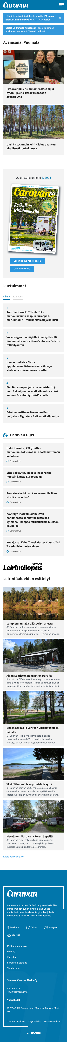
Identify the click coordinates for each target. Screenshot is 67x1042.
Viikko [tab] (6, 296)
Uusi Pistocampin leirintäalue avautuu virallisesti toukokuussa (31, 146)
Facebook (14, 927)
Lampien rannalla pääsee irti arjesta (30, 623)
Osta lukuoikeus (22, 268)
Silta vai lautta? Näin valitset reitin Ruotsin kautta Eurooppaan (29, 474)
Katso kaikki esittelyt (13, 856)
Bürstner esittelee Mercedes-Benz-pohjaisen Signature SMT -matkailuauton (33, 414)
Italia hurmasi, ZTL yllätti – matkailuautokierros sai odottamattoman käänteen (33, 452)
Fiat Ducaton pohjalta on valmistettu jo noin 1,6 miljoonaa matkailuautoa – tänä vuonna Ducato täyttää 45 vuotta (32, 391)
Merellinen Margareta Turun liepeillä (30, 836)
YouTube (16, 934)
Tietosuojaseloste (16, 1021)
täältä (47, 19)
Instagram (53, 927)
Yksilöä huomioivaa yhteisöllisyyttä (29, 784)
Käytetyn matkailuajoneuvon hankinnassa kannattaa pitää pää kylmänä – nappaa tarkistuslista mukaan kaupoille (33, 520)
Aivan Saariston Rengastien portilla (29, 675)
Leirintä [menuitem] (11, 951)
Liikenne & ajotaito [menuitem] (17, 962)
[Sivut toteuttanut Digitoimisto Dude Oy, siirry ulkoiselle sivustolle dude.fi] (33, 1033)
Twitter (34, 927)
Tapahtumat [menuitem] (13, 968)
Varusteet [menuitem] (12, 957)
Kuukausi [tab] (18, 296)
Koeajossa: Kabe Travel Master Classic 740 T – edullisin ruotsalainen (33, 544)
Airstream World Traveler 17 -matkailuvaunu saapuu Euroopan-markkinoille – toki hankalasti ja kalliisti (32, 316)
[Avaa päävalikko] (61, 5)
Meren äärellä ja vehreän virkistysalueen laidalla (33, 730)
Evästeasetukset (52, 1021)
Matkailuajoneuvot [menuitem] (17, 946)
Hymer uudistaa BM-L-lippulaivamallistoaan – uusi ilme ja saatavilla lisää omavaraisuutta (29, 366)
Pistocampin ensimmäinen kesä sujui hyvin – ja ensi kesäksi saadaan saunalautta (30, 93)
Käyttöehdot (34, 1021)
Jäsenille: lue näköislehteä (27, 261)
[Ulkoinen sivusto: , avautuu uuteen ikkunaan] (33, 218)
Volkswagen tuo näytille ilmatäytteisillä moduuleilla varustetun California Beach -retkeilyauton (33, 341)
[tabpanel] (33, 363)
